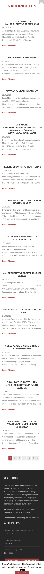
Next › (35, 458)
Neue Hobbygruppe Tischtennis (22, 167)
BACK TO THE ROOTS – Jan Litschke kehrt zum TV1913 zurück (22, 385)
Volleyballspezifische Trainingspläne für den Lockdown (22, 424)
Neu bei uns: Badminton (22, 57)
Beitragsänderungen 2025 (22, 91)
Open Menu (41, 2)
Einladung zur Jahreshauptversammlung (18, 530)
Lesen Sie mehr (9, 46)
